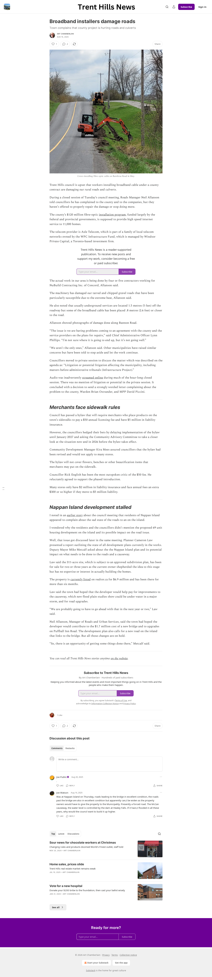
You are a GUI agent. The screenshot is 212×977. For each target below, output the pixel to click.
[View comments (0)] (78, 876)
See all (56, 907)
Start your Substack (97, 962)
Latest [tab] (61, 833)
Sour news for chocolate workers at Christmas (83, 842)
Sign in (202, 6)
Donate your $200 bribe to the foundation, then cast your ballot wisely (87, 890)
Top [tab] (53, 833)
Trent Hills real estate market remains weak (73, 868)
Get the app (121, 962)
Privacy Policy (129, 703)
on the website (119, 658)
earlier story (75, 515)
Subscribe (186, 6)
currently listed (80, 579)
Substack (90, 970)
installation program (112, 214)
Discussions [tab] (73, 833)
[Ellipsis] (160, 776)
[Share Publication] (174, 7)
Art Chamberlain (65, 34)
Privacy (106, 954)
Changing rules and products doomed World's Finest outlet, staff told (86, 846)
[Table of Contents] (3, 488)
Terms (114, 954)
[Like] (52, 876)
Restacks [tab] (69, 748)
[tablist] (63, 748)
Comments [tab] (56, 748)
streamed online (92, 377)
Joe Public (61, 777)
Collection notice (128, 954)
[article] (106, 848)
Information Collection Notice (105, 703)
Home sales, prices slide (67, 864)
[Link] (45, 407)
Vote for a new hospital (66, 886)
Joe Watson (62, 792)
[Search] (167, 7)
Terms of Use (121, 700)
